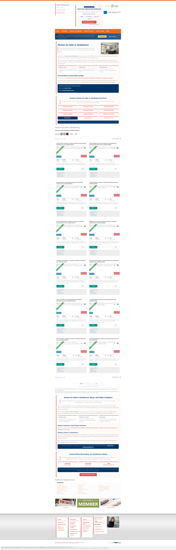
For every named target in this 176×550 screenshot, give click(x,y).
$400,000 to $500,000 (67, 110)
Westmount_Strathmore (104, 489)
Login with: (57, 134)
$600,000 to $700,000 (108, 110)
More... (108, 31)
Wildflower (101, 490)
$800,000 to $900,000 (88, 114)
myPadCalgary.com (98, 529)
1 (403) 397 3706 (60, 175)
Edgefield (59, 492)
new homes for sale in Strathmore (74, 78)
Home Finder (86, 528)
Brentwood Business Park (62, 486)
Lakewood (80, 486)
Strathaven (101, 485)
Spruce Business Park (82, 493)
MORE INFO (111, 504)
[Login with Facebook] (61, 134)
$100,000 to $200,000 (67, 106)
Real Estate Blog (62, 524)
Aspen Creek (59, 485)
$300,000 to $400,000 (108, 106)
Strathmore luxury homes (64, 429)
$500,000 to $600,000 (88, 110)
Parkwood (80, 490)
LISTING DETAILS (60, 169)
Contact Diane (100, 31)
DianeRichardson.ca (75, 531)
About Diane (61, 522)
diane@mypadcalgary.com (68, 90)
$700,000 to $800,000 (67, 114)
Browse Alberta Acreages (88, 22)
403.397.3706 (61, 13)
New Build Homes (88, 117)
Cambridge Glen (60, 489)
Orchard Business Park (83, 489)
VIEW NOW (66, 504)
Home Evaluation (87, 526)
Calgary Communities (76, 31)
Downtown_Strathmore (62, 490)
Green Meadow (60, 493)
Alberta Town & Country (99, 531)
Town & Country (89, 31)
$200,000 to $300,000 (88, 106)
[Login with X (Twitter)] (67, 134)
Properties (64, 31)
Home (57, 31)
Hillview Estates (81, 485)
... (92, 383)
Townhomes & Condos (108, 117)
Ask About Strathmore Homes (88, 474)
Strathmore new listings (88, 78)
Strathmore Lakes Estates (104, 486)
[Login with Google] (64, 134)
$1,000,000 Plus (67, 117)
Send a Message (67, 464)
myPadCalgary (73, 529)
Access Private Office (73, 543)
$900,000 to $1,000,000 (109, 114)
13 (96, 383)
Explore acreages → (112, 36)
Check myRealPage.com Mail (61, 543)
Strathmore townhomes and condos (104, 78)
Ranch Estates (81, 492)
